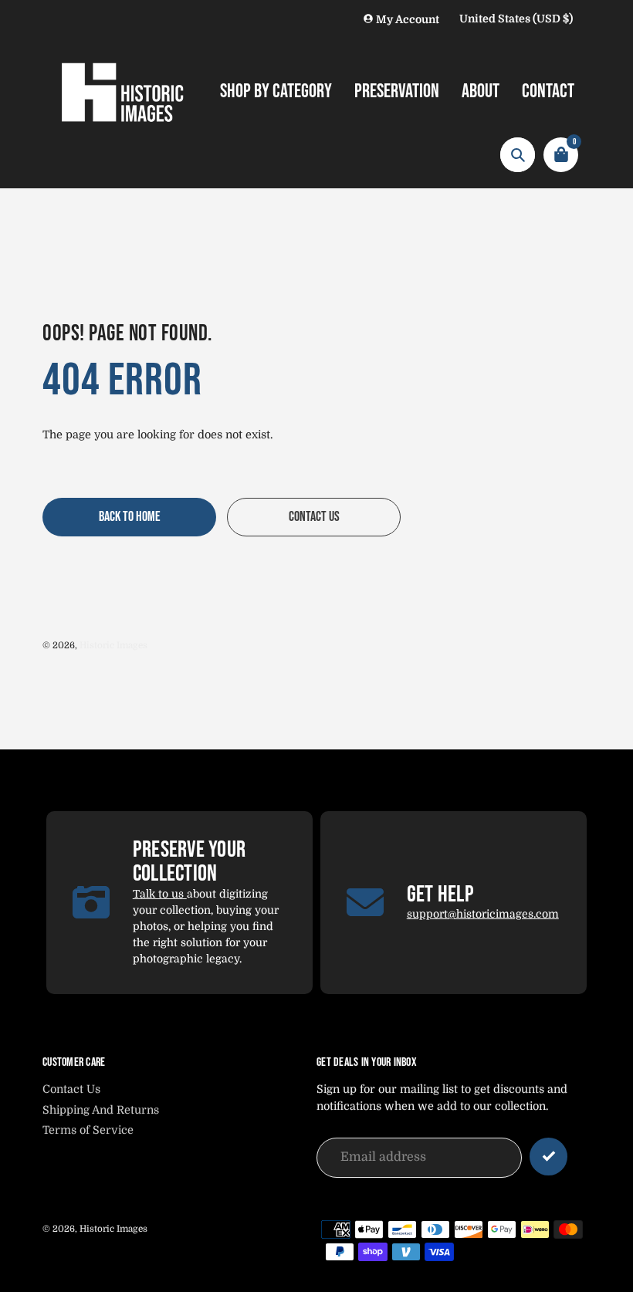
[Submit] (548, 1156)
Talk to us (160, 894)
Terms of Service (88, 1130)
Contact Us (71, 1089)
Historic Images (113, 645)
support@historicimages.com (483, 914)
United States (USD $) (516, 18)
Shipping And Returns (100, 1110)
